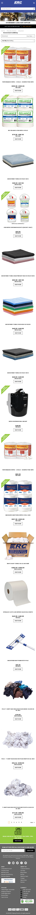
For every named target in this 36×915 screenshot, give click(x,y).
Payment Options (5, 876)
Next (31, 822)
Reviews (23, 882)
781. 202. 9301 (26, 891)
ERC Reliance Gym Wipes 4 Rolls (18, 130)
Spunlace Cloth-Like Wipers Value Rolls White (18, 612)
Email (24, 897)
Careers (23, 878)
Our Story (23, 870)
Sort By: (4, 40)
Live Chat (26, 893)
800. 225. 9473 (27, 889)
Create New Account (6, 868)
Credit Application (5, 893)
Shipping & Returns (6, 891)
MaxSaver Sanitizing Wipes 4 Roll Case (18, 515)
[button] (18, 36)
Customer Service (25, 868)
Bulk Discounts (5, 872)
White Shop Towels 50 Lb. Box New (18, 563)
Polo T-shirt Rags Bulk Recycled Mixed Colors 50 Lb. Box (18, 709)
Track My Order (5, 870)
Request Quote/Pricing (7, 874)
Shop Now (18, 90)
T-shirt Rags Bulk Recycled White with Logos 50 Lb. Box (18, 808)
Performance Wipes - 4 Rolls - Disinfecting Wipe (18, 82)
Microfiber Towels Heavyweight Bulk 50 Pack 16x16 (18, 276)
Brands (22, 874)
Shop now (18, 187)
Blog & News (24, 872)
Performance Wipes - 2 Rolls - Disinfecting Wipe (18, 470)
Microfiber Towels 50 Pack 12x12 (18, 179)
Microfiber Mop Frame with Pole (18, 660)
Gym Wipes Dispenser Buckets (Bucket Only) (18, 227)
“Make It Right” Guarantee (7, 889)
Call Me (25, 895)
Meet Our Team (24, 876)
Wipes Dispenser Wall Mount (18, 421)
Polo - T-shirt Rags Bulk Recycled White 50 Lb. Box (18, 759)
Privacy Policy (4, 895)
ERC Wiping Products (15, 913)
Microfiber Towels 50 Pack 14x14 (18, 373)
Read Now (18, 840)
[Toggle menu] (2, 3)
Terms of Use (4, 897)
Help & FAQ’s (24, 880)
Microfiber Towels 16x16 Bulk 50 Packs (18, 324)
